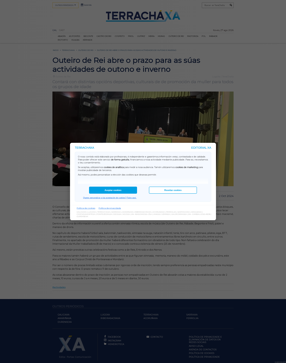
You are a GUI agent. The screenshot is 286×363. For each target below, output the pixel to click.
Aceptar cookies (113, 190)
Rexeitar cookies (173, 190)
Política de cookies (86, 208)
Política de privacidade (110, 208)
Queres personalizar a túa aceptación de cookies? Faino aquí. (110, 198)
